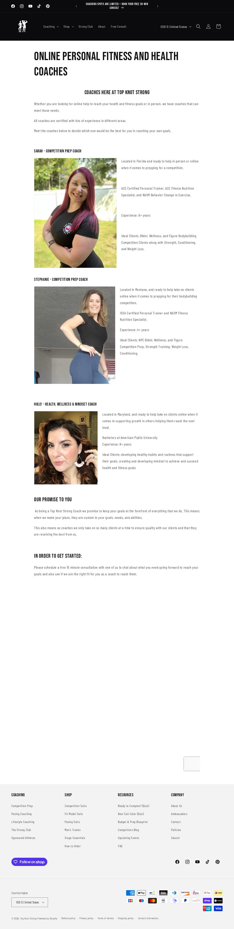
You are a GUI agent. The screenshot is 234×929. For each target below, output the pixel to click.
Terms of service (106, 918)
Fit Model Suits (74, 814)
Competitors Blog (128, 830)
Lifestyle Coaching (23, 822)
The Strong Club (21, 830)
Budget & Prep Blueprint (133, 822)
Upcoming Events (128, 838)
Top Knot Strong (28, 918)
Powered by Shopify (47, 918)
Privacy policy (86, 918)
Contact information (148, 918)
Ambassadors (179, 814)
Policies (176, 830)
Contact (176, 822)
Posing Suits (72, 822)
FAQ (120, 846)
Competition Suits (76, 806)
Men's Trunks (72, 830)
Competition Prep (22, 806)
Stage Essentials (75, 838)
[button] (51, 26)
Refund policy (68, 918)
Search (175, 838)
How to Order (73, 846)
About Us (176, 806)
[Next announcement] (158, 6)
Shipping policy (126, 918)
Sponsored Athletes (23, 838)
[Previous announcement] (76, 6)
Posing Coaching (21, 814)
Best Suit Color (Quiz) (131, 814)
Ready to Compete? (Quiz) (133, 806)
